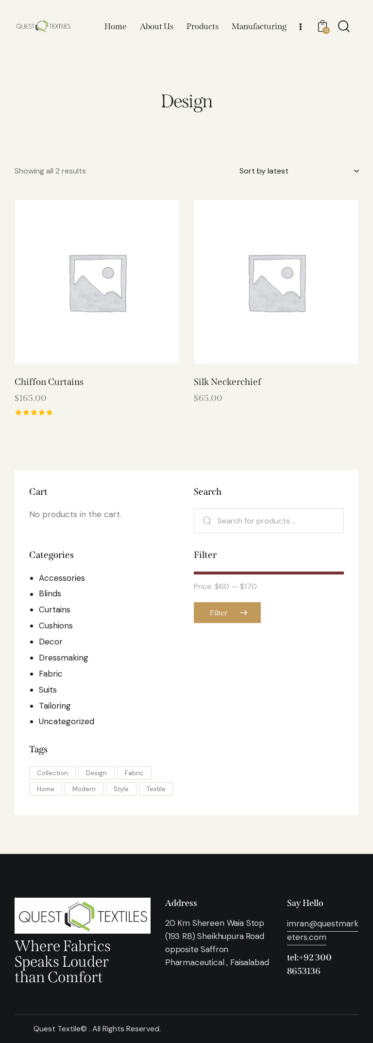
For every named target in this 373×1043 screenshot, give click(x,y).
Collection (52, 773)
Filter (218, 612)
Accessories (62, 578)
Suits (48, 689)
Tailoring (55, 705)
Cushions (56, 625)
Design (96, 773)
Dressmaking (63, 657)
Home (45, 789)
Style (121, 789)
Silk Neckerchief (227, 381)
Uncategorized (66, 721)
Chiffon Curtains (49, 381)
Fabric (51, 673)
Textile (156, 789)
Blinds (50, 593)
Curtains (54, 609)
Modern (84, 789)
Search (207, 521)
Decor (51, 641)
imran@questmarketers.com (322, 930)
